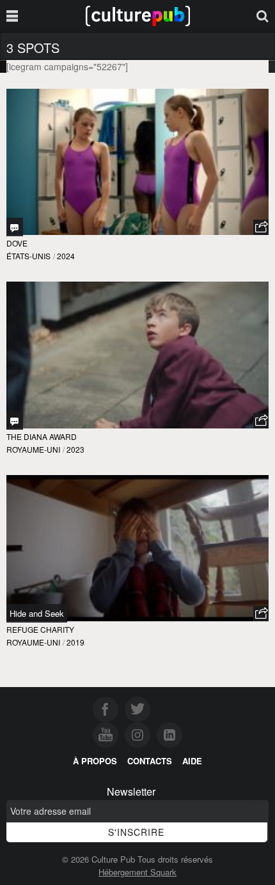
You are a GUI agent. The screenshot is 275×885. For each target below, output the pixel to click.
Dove (17, 243)
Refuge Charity (40, 629)
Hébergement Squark (137, 872)
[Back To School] (15, 420)
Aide (192, 761)
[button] (261, 227)
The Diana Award (41, 436)
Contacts (149, 761)
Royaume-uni (33, 449)
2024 (66, 255)
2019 (75, 642)
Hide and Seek (37, 613)
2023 (75, 449)
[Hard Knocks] (15, 227)
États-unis (28, 255)
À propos (95, 761)
